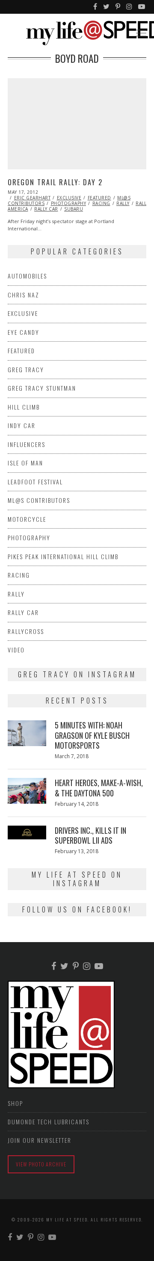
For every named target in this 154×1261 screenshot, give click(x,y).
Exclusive (69, 198)
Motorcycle (27, 518)
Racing (101, 203)
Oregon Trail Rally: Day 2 (55, 182)
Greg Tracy (26, 369)
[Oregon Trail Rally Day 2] (77, 124)
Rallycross (26, 631)
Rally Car (46, 209)
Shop (15, 1103)
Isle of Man (25, 462)
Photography (68, 203)
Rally (123, 203)
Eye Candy (23, 332)
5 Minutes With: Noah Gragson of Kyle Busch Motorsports (92, 735)
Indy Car (22, 425)
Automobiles (27, 275)
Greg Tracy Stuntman (42, 387)
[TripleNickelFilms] (142, 6)
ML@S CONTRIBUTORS (39, 500)
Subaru (73, 209)
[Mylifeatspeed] (96, 6)
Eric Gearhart (32, 198)
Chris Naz (23, 294)
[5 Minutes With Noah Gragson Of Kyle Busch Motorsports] (27, 733)
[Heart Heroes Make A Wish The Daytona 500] (27, 791)
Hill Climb (24, 406)
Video (16, 649)
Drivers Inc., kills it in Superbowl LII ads (90, 835)
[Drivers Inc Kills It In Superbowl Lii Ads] (27, 832)
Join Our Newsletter (39, 1140)
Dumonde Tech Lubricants (48, 1121)
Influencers (26, 444)
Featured (99, 198)
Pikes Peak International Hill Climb (63, 556)
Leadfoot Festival (35, 481)
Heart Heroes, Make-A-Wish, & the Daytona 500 (99, 787)
